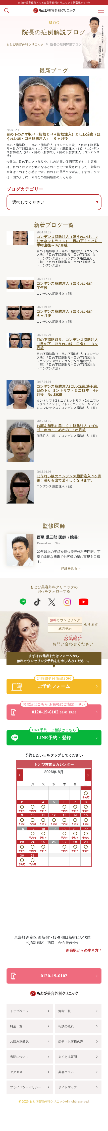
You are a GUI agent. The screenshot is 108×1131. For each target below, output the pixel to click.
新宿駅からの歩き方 (82, 950)
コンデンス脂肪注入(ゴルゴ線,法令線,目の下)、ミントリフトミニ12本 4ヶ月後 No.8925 (68, 390)
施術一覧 (64, 1011)
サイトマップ (67, 1087)
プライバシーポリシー (25, 1087)
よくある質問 (67, 1057)
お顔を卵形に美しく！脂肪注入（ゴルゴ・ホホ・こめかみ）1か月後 (67, 427)
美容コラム (66, 1072)
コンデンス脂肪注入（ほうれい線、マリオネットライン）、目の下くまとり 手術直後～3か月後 (69, 240)
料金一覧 (16, 1026)
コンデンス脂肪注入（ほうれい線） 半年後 (67, 285)
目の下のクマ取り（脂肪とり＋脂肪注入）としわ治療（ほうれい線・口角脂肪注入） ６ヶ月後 (53, 136)
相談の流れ (66, 1026)
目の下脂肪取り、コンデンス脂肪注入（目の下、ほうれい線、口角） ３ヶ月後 (67, 343)
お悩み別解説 (19, 1041)
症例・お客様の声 (70, 1041)
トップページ (19, 1011)
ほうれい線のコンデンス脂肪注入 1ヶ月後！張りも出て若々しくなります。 (69, 478)
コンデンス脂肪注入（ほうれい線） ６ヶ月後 (67, 313)
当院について (19, 1057)
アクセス (16, 1072)
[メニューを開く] (101, 10)
